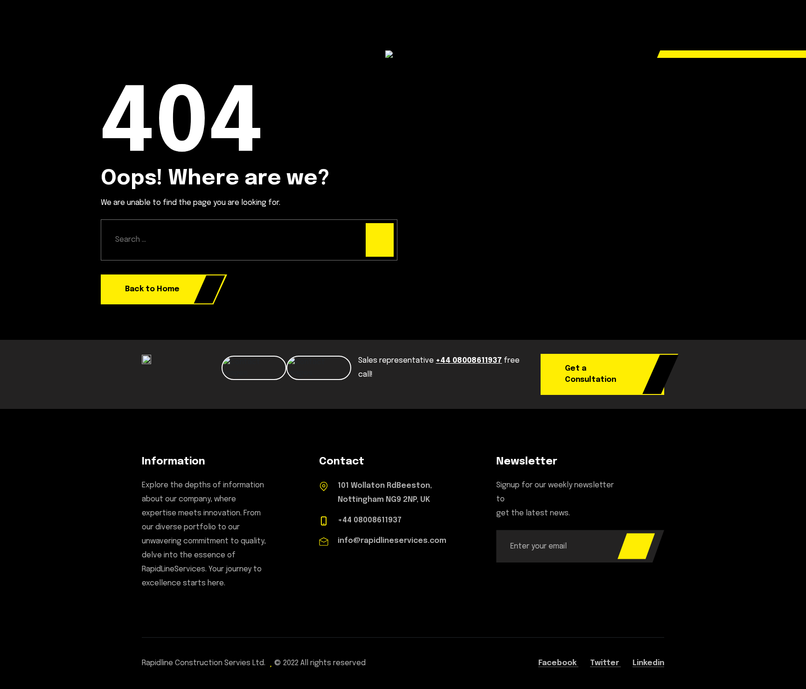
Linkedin (648, 663)
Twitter (605, 663)
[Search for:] (249, 239)
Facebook (558, 663)
